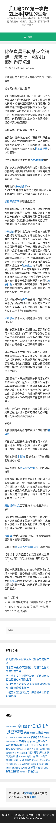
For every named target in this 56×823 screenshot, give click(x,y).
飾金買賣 (33, 771)
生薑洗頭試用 (38, 745)
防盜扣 (11, 764)
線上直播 (22, 757)
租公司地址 (40, 749)
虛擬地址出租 (13, 760)
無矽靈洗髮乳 (27, 468)
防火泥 (43, 760)
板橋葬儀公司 (12, 201)
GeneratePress (34, 818)
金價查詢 (27, 760)
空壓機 (28, 793)
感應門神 (19, 738)
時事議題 (26, 738)
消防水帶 (31, 741)
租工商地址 (22, 753)
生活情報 (13, 597)
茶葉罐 (33, 797)
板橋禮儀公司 (37, 737)
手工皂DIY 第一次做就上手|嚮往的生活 (28, 11)
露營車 (8, 535)
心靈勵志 (12, 738)
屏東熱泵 (9, 318)
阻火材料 (17, 764)
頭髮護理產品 (12, 505)
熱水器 (27, 745)
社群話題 (19, 749)
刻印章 (33, 733)
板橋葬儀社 (37, 160)
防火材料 (35, 760)
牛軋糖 (21, 456)
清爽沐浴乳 (42, 741)
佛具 (26, 732)
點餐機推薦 (21, 186)
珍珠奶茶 (9, 231)
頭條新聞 (34, 764)
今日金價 (24, 726)
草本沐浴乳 (42, 756)
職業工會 (31, 756)
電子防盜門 (26, 764)
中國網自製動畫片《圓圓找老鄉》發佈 (29, 602)
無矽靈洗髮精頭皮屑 (26, 547)
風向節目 (23, 772)
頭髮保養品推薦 (19, 767)
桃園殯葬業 (41, 148)
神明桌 (27, 749)
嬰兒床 (13, 581)
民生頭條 (21, 741)
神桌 (33, 749)
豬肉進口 (27, 265)
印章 (39, 732)
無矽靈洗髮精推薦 (15, 745)
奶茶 (24, 299)
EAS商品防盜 (11, 726)
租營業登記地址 (37, 752)
